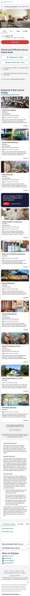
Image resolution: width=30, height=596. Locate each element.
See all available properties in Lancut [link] (10, 94)
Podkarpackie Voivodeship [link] (11, 6)
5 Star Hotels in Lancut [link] (7, 528)
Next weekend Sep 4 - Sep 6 (16, 62)
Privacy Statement (6, 594)
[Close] (28, 582)
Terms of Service (15, 594)
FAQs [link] (23, 571)
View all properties (15, 430)
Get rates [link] (25, 126)
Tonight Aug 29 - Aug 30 (16, 57)
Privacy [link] (6, 571)
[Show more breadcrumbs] (2, 6)
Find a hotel (15, 42)
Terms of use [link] (12, 571)
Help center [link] (18, 571)
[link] (15, 556)
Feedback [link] (23, 572)
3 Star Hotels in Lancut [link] (7, 531)
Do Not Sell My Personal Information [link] (12, 572)
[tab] (4, 31)
